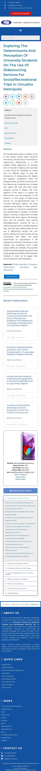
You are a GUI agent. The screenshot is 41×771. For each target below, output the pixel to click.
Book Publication (7, 684)
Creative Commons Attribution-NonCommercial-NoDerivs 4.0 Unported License (18, 289)
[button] (20, 30)
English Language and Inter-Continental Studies (19, 573)
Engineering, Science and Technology (19, 568)
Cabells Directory (6, 709)
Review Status (21, 479)
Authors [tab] (8, 110)
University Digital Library (9, 735)
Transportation (8, 267)
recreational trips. (28, 267)
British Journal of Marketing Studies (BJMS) (19, 503)
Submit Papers (20, 477)
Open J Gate (5, 715)
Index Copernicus (6, 729)
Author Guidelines (20, 474)
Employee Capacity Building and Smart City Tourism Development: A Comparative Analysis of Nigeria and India (20, 351)
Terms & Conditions (20, 768)
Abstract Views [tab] (11, 133)
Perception (33, 264)
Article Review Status (9, 679)
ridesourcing (8, 270)
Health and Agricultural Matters (17, 579)
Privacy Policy (6, 687)
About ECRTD (6, 664)
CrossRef (4, 740)
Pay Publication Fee (8, 682)
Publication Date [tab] (11, 123)
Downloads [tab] (9, 138)
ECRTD (3, 717)
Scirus (3, 732)
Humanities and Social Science (16, 588)
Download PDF (12, 277)
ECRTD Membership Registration (13, 670)
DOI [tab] (6, 128)
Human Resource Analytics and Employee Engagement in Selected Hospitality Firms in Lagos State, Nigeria (20, 380)
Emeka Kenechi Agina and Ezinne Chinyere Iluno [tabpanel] (18, 116)
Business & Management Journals (18, 498)
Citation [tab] (8, 143)
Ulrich (3, 712)
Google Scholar (6, 737)
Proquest (4, 720)
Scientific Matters (12, 593)
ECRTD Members (7, 667)
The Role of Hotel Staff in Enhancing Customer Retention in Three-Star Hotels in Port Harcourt (18, 409)
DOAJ (3, 723)
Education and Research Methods (17, 563)
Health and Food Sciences (15, 584)
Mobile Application (20, 264)
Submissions (6, 673)
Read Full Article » (14, 331)
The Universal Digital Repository (11, 706)
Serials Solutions (6, 726)
